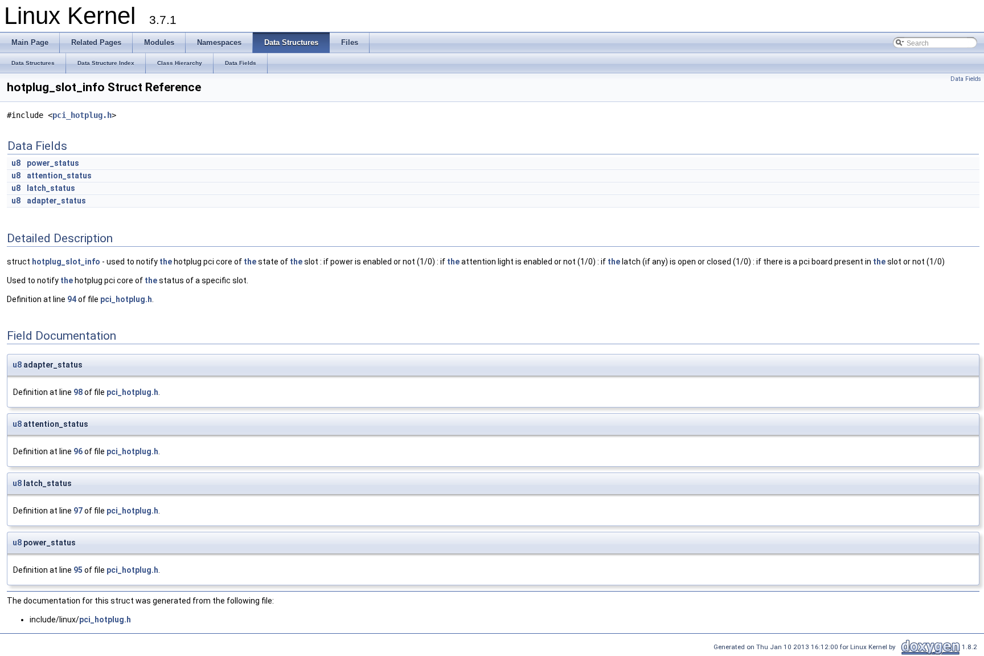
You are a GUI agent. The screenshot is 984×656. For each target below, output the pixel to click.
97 (78, 510)
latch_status (51, 188)
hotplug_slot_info (66, 261)
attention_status (59, 175)
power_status (53, 163)
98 (78, 392)
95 (78, 569)
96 (78, 451)
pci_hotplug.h (82, 115)
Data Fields (965, 79)
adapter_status (56, 200)
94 (71, 299)
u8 (15, 163)
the (165, 261)
